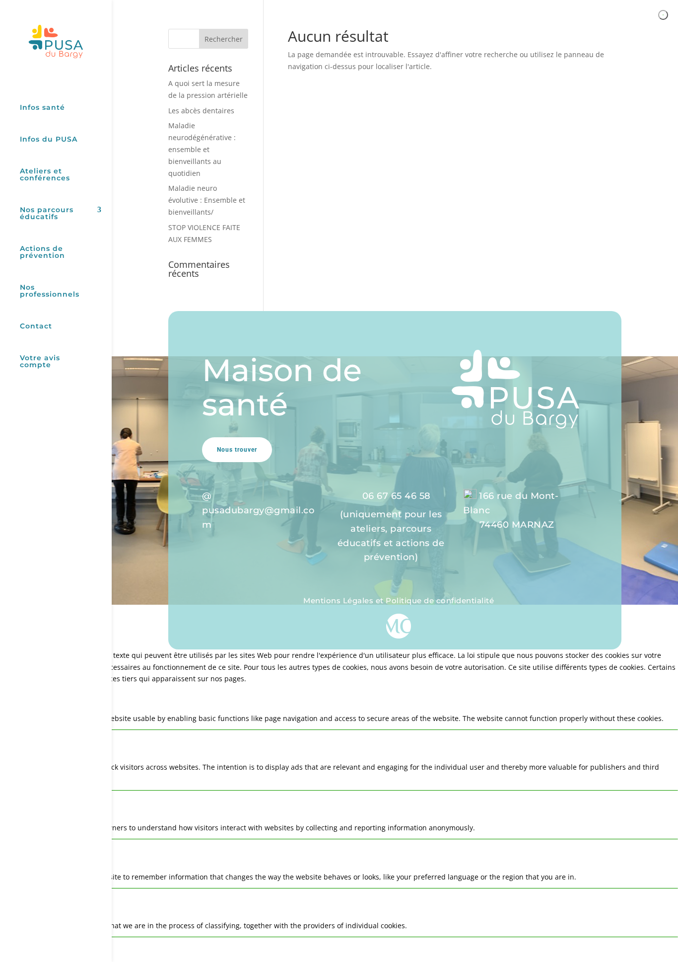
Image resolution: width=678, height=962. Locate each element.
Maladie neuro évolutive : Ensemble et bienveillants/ (206, 200)
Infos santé (42, 108)
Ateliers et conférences (45, 174)
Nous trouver (237, 449)
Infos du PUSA (48, 140)
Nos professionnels (49, 291)
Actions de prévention (42, 252)
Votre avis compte (40, 361)
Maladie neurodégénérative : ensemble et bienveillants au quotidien (202, 149)
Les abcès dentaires (201, 110)
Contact (36, 326)
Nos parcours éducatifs (46, 213)
